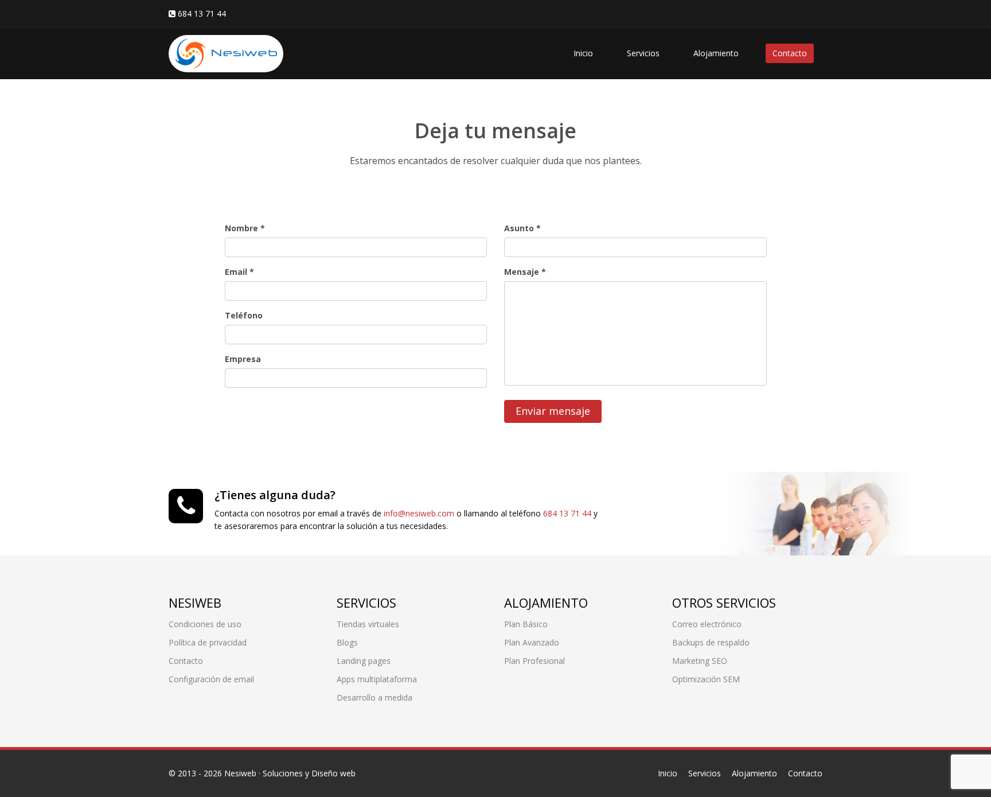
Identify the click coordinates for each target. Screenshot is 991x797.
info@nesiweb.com (419, 513)
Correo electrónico (707, 624)
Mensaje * (525, 271)
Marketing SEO (699, 660)
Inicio (583, 53)
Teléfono (244, 315)
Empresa (243, 358)
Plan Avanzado (531, 642)
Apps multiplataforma (377, 679)
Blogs (347, 642)
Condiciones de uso (205, 624)
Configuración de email (211, 679)
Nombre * (245, 228)
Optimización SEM (706, 679)
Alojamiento (716, 53)
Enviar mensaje (553, 411)
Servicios (643, 53)
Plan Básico (526, 624)
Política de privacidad (208, 642)
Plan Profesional (534, 660)
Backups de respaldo (711, 642)
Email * (239, 271)
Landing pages (364, 660)
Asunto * (522, 228)
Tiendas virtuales (368, 624)
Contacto (789, 53)
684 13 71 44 (567, 513)
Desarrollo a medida (374, 697)
